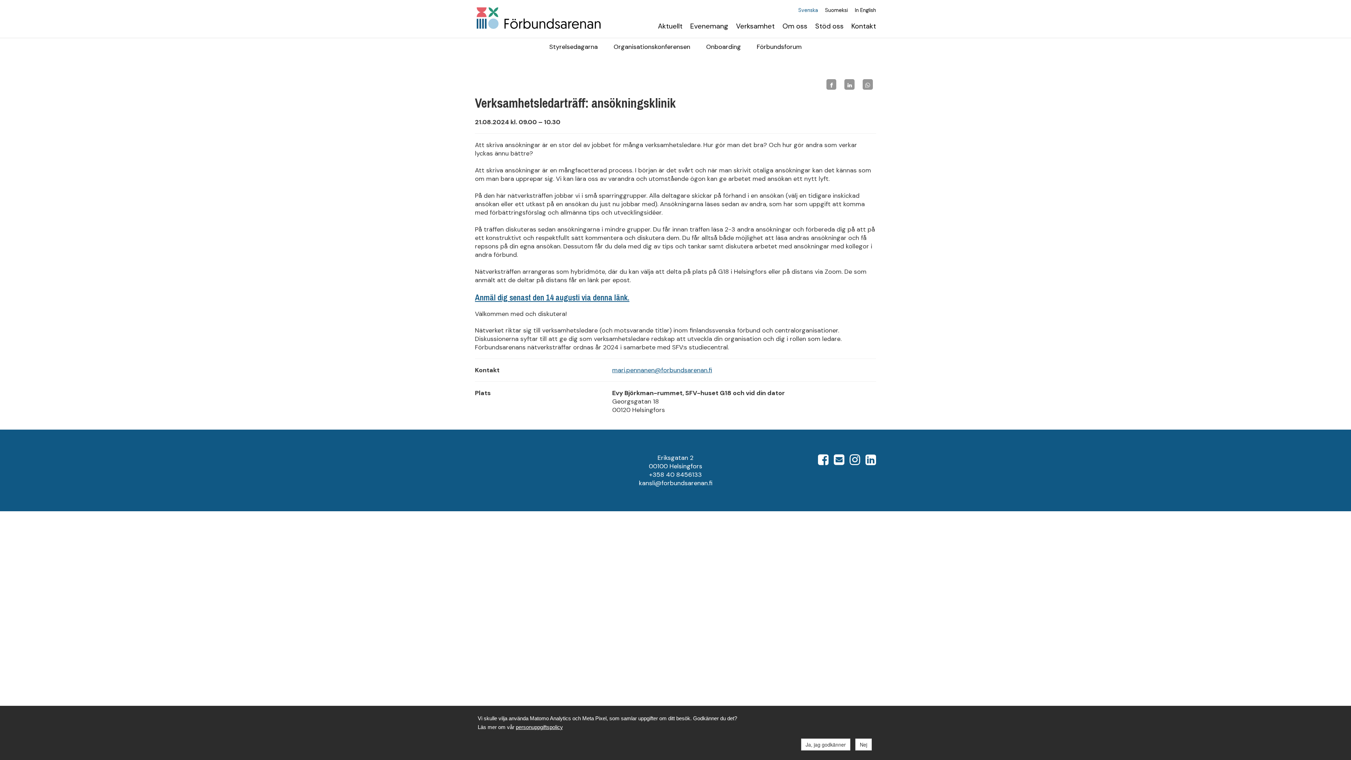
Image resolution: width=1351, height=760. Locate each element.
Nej (863, 744)
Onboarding (723, 47)
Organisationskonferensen (652, 47)
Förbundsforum (779, 47)
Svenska (808, 10)
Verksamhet (755, 26)
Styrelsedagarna (573, 47)
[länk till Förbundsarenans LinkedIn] (870, 462)
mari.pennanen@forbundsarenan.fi (662, 370)
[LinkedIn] (849, 84)
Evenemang (709, 26)
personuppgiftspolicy (539, 727)
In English (865, 10)
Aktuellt (670, 26)
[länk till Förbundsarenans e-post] (839, 462)
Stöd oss (829, 26)
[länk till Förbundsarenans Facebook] (823, 462)
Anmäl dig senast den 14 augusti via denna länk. (552, 297)
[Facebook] (831, 84)
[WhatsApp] (868, 84)
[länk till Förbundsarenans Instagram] (855, 462)
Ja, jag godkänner (826, 744)
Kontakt (863, 26)
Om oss (794, 26)
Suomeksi (836, 10)
